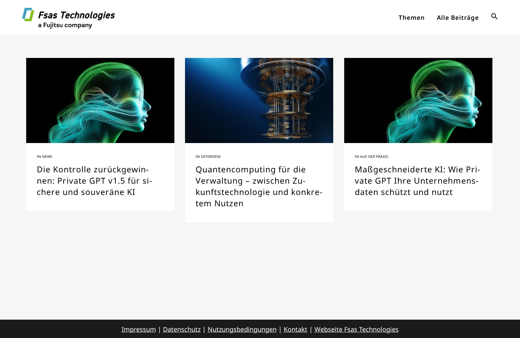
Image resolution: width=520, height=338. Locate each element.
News (47, 156)
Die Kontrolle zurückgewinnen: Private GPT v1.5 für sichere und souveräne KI (94, 180)
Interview (210, 156)
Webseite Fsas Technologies (356, 329)
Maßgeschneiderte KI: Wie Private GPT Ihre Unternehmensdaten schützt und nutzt (417, 180)
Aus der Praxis (374, 156)
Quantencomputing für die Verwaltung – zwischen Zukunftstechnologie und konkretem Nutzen (259, 186)
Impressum (139, 329)
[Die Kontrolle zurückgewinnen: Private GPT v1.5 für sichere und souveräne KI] (100, 100)
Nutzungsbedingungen (242, 329)
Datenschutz (182, 329)
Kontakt (295, 329)
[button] (494, 17)
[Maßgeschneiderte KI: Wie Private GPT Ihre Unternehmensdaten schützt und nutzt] (418, 100)
